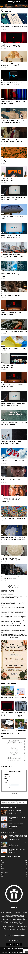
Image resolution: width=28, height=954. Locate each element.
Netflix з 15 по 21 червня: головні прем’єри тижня (13, 385)
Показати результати (14, 787)
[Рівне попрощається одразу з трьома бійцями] (21, 724)
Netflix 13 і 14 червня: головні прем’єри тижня (11, 313)
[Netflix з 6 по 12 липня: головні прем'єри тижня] (14, 171)
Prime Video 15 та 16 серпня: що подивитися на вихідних (13, 83)
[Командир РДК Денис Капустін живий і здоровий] (14, 471)
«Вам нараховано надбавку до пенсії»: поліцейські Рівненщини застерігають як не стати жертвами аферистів (13, 612)
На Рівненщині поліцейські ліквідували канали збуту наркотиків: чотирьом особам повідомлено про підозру (13, 625)
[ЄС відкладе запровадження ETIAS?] (14, 152)
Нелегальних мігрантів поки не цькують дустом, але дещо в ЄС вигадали (13, 539)
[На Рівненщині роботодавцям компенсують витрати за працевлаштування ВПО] (7, 724)
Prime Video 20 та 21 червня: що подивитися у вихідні (13, 198)
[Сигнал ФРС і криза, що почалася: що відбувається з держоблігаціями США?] (21, 706)
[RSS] (14, 944)
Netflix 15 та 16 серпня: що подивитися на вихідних (10, 46)
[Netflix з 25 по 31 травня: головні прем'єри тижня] (14, 358)
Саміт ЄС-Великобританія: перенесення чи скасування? (12, 255)
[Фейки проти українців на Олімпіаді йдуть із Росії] (14, 434)
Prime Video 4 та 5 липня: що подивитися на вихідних (12, 236)
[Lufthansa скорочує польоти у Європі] (14, 209)
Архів (5, 948)
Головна (2, 9)
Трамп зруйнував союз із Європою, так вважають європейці (10, 499)
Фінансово (6, 774)
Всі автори (20, 948)
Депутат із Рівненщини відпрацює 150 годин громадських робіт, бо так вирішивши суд (13, 630)
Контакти (15, 949)
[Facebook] (7, 944)
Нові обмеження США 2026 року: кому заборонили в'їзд (13, 461)
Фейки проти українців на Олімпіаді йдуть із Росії (11, 442)
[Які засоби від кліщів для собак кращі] (21, 691)
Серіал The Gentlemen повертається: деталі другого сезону (12, 141)
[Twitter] (17, 944)
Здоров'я (3, 864)
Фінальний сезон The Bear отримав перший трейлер (11, 294)
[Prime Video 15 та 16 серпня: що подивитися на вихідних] (14, 75)
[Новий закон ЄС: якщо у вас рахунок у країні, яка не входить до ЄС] (14, 56)
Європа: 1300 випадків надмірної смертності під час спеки (13, 121)
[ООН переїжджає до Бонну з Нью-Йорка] (14, 511)
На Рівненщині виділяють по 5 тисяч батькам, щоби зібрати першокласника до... (16, 825)
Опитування (14, 948)
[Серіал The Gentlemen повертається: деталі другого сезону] (14, 132)
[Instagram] (10, 944)
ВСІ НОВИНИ (13, 637)
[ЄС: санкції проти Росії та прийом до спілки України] (14, 415)
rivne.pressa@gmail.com (18, 935)
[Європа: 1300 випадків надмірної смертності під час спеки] (14, 113)
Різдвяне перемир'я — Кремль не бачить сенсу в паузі (13, 577)
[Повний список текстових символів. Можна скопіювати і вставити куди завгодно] (4, 837)
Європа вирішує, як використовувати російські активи (11, 274)
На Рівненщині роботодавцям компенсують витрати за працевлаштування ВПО (7, 733)
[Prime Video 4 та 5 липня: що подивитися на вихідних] (14, 228)
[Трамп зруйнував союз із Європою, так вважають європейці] (14, 490)
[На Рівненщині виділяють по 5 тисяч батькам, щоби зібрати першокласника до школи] (4, 825)
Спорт (2, 876)
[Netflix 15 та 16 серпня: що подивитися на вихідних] (14, 37)
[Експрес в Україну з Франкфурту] (14, 341)
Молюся (6, 782)
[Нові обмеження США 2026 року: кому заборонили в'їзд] (14, 453)
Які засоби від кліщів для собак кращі (14, 600)
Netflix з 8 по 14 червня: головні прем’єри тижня (13, 102)
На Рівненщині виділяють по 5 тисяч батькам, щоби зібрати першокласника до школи (13, 603)
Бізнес (2, 868)
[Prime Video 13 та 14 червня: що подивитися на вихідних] (14, 396)
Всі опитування (14, 793)
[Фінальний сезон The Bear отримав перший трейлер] (14, 286)
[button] (26, 2)
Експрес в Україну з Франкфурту (13, 349)
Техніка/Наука (4, 872)
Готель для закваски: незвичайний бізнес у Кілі (10, 559)
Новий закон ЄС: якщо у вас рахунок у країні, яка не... (11, 64)
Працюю (6, 780)
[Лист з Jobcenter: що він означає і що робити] (14, 18)
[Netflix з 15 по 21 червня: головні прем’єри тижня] (14, 377)
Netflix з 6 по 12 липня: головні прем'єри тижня (12, 179)
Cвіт (2, 860)
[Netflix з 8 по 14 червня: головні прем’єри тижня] (14, 94)
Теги (7, 9)
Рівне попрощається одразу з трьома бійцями (20, 732)
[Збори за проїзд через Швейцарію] (14, 324)
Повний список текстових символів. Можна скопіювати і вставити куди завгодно (18, 837)
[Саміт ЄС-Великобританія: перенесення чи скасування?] (14, 247)
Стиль (2, 870)
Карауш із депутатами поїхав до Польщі (15, 634)
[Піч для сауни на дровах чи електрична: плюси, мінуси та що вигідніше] (4, 812)
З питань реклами (7, 949)
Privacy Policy (22, 949)
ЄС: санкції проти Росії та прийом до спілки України (14, 423)
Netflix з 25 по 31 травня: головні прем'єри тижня (13, 366)
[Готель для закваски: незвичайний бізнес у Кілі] (14, 550)
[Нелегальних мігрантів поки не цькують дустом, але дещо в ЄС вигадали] (14, 530)
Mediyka (11, 952)
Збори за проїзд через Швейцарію (14, 331)
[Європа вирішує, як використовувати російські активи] (14, 266)
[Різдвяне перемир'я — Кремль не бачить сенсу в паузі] (14, 569)
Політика (3, 862)
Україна (2, 874)
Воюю (5, 778)
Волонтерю (7, 776)
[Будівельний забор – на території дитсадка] (7, 691)
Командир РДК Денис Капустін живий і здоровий (12, 480)
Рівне (2, 866)
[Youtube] (21, 944)
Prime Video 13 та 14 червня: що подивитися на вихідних (13, 404)
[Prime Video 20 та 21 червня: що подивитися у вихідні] (14, 190)
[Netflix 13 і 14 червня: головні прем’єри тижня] (14, 305)
